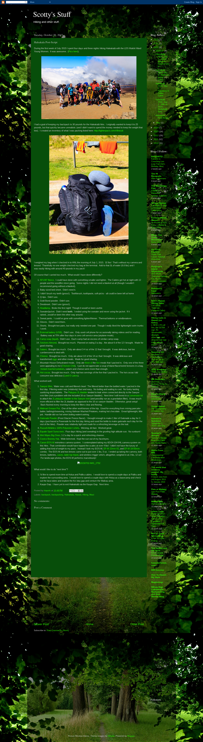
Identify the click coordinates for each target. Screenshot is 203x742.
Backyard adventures (156, 397)
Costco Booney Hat (49, 439)
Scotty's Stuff (52, 14)
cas (59, 455)
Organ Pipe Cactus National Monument (158, 256)
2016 (156, 43)
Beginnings (157, 582)
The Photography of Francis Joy (158, 410)
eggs (54, 359)
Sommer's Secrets (156, 434)
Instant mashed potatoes (52, 369)
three (87, 363)
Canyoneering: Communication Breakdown (158, 457)
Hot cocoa (45, 372)
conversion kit (136, 395)
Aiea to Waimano (158, 178)
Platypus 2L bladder (77, 392)
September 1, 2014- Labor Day (158, 424)
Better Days (156, 242)
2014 (156, 128)
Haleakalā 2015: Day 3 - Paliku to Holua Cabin (162, 75)
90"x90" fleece (47, 280)
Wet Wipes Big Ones (50, 435)
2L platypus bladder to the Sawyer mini (71, 398)
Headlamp (45, 308)
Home (89, 624)
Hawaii (78, 495)
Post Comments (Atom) (58, 630)
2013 (156, 131)
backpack (45, 495)
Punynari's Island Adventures (157, 268)
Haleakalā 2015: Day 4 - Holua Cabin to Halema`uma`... (162, 60)
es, (62, 455)
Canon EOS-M (47, 442)
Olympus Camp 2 (158, 504)
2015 (156, 47)
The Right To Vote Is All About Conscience (159, 207)
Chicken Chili (68, 366)
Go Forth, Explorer (156, 250)
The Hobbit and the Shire (159, 549)
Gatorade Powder (48, 418)
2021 (156, 39)
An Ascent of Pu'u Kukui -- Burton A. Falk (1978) (159, 225)
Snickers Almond (48, 343)
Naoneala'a (156, 293)
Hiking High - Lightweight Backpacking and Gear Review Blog (158, 592)
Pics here (73, 51)
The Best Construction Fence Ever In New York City (157, 358)
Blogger (130, 736)
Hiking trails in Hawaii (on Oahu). (158, 320)
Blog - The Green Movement (156, 237)
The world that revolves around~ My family (158, 471)
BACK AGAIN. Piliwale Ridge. (157, 554)
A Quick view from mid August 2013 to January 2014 (159, 479)
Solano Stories (158, 203)
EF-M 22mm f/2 (111, 448)
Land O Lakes (71, 375)
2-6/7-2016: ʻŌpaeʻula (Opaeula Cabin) (158, 308)
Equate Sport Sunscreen (52, 431)
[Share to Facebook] (79, 490)
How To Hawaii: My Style (159, 576)
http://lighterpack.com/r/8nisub (108, 130)
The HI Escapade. (156, 175)
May (158, 123)
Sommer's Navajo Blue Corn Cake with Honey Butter (159, 440)
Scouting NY (157, 352)
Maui (91, 495)
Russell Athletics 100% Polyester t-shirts (59, 428)
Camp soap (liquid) (49, 339)
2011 (156, 139)
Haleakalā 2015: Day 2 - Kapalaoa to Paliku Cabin (162, 89)
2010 (156, 143)
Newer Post (41, 624)
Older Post (137, 624)
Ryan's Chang (158, 394)
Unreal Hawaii (158, 406)
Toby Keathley (158, 369)
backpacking (57, 495)
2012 (156, 135)
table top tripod (71, 455)
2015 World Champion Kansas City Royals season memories (159, 277)
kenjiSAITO (157, 156)
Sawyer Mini (46, 386)
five (98, 363)
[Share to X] (76, 490)
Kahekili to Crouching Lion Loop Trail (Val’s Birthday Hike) (158, 162)
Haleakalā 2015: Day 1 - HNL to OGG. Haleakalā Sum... (161, 105)
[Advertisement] (89, 599)
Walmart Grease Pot (50, 408)
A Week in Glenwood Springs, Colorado (159, 193)
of (91, 363)
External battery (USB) (51, 332)
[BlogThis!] (73, 490)
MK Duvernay (158, 379)
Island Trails (157, 511)
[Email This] (70, 490)
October (160, 51)
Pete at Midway (159, 489)
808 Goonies (157, 570)
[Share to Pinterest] (81, 490)
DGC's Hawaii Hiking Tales (158, 302)
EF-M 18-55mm (132, 448)
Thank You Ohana (159, 372)
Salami (43, 349)
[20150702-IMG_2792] (88, 463)
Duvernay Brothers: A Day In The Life (159, 384)
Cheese (44, 356)
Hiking (85, 495)
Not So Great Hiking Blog (157, 534)
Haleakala (69, 495)
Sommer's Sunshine (156, 419)
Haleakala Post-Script (162, 116)
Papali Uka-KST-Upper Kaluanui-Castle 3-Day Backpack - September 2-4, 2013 (158, 520)
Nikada (111, 736)
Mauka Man (157, 501)
